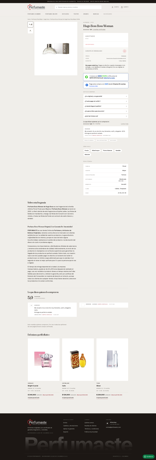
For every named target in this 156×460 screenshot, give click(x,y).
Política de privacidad (91, 432)
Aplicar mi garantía (68, 429)
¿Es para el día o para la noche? (94, 111)
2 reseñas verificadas (99, 29)
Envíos (65, 422)
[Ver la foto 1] (30, 24)
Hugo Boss (46, 19)
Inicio (29, 19)
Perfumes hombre (34, 14)
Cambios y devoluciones (70, 426)
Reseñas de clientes (90, 426)
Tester (76, 14)
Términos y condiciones (92, 429)
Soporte (65, 432)
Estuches (65, 14)
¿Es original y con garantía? (93, 96)
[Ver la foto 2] (30, 31)
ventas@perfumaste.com (113, 427)
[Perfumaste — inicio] (36, 7)
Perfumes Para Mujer (37, 19)
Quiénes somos (89, 422)
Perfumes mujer (51, 14)
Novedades (108, 14)
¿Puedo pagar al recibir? (92, 101)
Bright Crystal (33, 386)
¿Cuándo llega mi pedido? (93, 106)
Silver (98, 386)
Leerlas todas (124, 124)
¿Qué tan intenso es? (91, 116)
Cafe (64, 386)
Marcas (96, 14)
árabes (86, 14)
